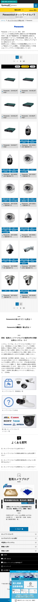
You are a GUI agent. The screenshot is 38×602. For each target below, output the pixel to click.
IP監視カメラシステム (7, 542)
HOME (5, 555)
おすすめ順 (25, 66)
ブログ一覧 (20, 529)
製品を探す (26, 10)
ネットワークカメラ (7, 534)
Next (36, 504)
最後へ (23, 61)
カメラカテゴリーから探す (9, 538)
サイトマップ (7, 566)
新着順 (17, 66)
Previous (1, 504)
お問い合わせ (7, 558)
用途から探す (5, 551)
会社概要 (5, 570)
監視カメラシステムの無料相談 (12, 562)
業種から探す (5, 546)
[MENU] (36, 5)
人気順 (32, 66)
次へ (20, 61)
